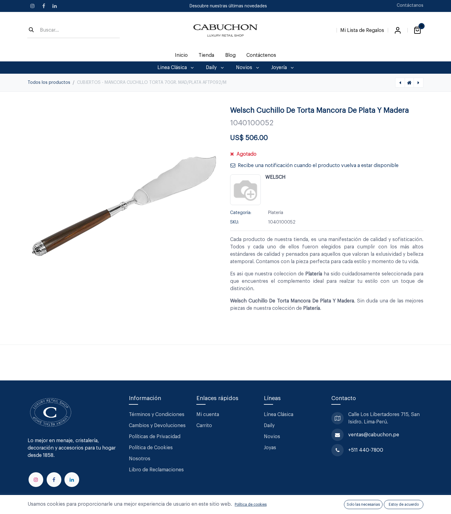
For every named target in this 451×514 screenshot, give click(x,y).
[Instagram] (32, 6)
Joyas (270, 447)
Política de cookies (251, 504)
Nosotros (139, 458)
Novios (272, 436)
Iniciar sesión (397, 30)
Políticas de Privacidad (154, 436)
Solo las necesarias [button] (363, 504)
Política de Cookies (151, 447)
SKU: (234, 222)
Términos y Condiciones (157, 414)
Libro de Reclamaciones (156, 469)
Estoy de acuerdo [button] (404, 504)
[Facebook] (43, 6)
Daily (269, 425)
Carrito (204, 425)
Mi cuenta (207, 414)
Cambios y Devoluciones (157, 425)
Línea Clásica (278, 414)
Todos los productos (49, 82)
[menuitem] (181, 55)
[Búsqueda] (31, 30)
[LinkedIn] (55, 6)
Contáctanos (410, 5)
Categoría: (240, 213)
